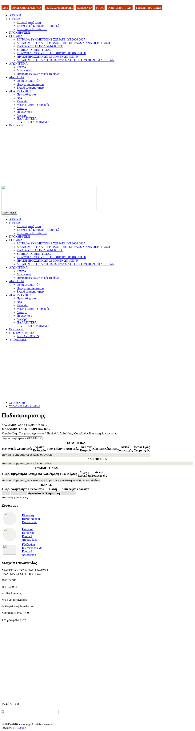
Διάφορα (22, 115)
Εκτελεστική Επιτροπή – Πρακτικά (38, 25)
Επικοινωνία (16, 125)
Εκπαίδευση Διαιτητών (30, 87)
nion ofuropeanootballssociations (29, 534)
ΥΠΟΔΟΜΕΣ (17, 339)
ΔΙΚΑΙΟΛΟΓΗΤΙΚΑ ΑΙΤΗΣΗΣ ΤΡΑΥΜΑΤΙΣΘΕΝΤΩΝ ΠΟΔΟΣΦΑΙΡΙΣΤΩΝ (65, 60)
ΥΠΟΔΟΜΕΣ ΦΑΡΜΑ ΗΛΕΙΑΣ (24, 406)
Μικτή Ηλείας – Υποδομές (33, 104)
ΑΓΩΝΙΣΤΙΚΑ (18, 63)
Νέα (19, 97)
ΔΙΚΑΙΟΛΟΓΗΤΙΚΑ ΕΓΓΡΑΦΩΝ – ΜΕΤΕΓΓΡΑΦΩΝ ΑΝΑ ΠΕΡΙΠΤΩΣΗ (63, 42)
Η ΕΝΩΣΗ (16, 18)
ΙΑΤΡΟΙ (100, 7)
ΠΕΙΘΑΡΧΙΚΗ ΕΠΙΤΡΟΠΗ (59, 7)
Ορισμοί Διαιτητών (28, 80)
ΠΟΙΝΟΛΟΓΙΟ (84, 7)
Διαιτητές (22, 108)
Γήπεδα (21, 67)
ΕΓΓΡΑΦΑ (15, 36)
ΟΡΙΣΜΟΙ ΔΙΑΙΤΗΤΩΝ (120, 7)
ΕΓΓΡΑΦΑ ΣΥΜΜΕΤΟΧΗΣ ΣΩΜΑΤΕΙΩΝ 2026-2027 (51, 39)
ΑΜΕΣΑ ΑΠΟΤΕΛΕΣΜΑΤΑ (26, 7)
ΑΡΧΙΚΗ (15, 15)
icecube (21, 727)
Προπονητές (24, 111)
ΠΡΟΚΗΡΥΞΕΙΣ (19, 32)
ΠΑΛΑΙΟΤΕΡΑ (27, 118)
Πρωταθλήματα (26, 94)
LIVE (5, 7)
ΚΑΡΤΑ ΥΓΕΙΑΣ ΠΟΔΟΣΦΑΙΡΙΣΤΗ (40, 46)
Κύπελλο (22, 101)
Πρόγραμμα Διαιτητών (30, 84)
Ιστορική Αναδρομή (29, 22)
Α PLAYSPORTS (28, 336)
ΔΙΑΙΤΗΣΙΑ (16, 77)
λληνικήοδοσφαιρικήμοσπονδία (31, 519)
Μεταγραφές (24, 70)
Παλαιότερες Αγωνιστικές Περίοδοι (38, 73)
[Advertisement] (97, 157)
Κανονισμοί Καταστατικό (32, 29)
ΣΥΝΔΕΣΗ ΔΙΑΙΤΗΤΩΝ (148, 7)
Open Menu (9, 212)
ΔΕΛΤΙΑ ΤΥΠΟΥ (20, 91)
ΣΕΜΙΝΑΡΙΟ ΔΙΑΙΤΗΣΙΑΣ (34, 49)
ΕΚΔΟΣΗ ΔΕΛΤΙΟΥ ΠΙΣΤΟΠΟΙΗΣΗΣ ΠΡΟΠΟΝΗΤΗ (51, 53)
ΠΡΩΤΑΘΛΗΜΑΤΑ (37, 122)
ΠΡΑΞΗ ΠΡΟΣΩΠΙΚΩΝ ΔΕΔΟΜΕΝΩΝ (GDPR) (48, 56)
